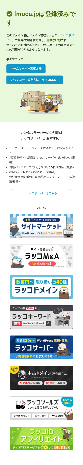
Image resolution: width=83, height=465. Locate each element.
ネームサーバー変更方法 (26, 68)
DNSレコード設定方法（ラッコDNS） (34, 79)
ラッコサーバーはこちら (41, 193)
